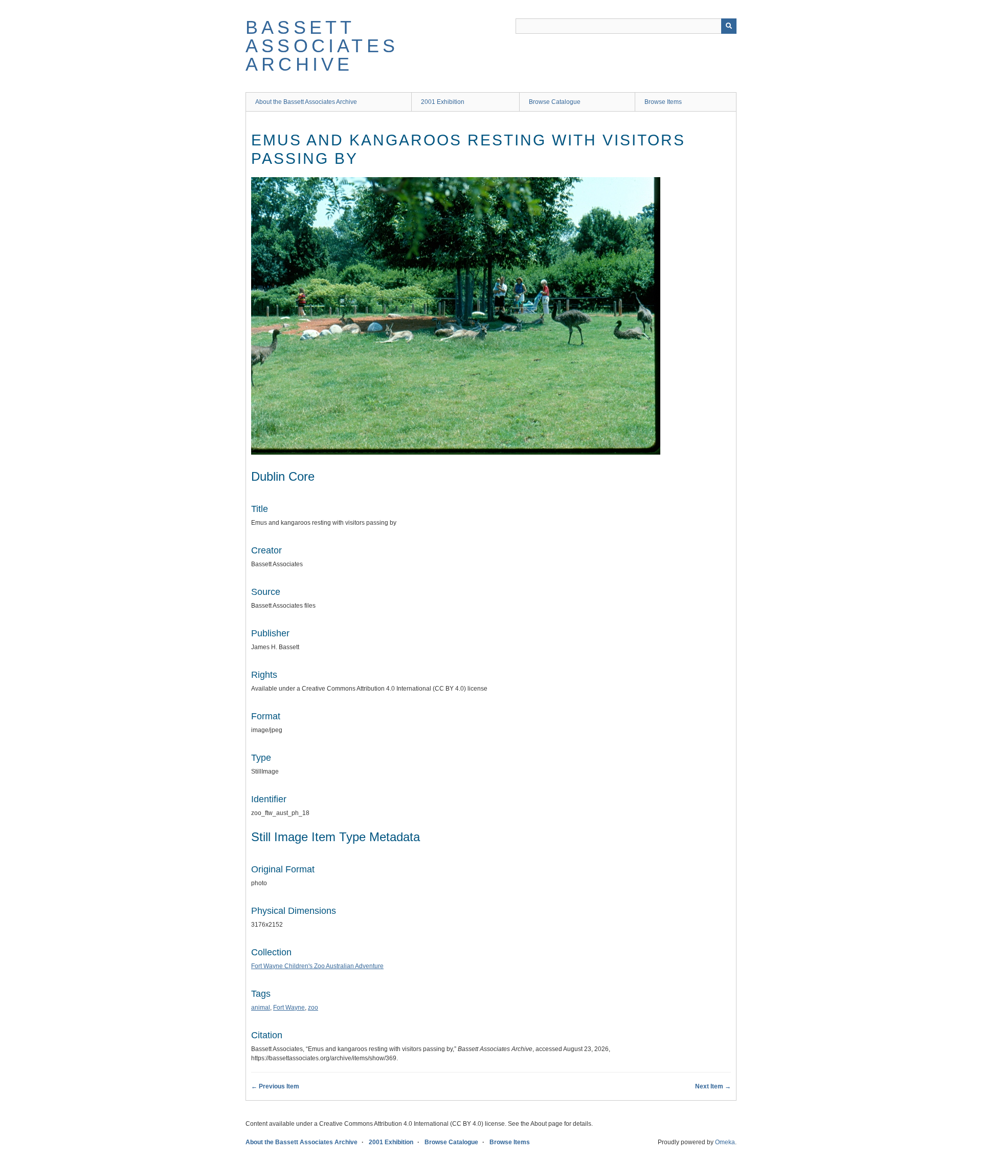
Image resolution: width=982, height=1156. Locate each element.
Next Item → (713, 1086)
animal (260, 1007)
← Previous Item (275, 1086)
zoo (313, 1007)
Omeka (725, 1142)
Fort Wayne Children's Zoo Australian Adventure (317, 966)
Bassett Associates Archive (322, 46)
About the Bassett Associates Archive (306, 101)
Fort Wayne (289, 1007)
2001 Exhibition (442, 101)
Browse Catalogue (555, 101)
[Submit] (728, 26)
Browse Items (663, 101)
